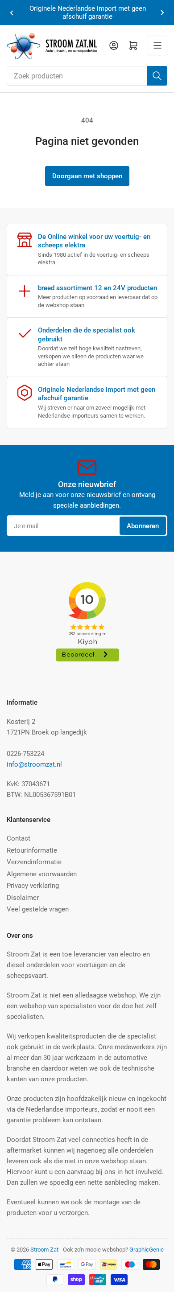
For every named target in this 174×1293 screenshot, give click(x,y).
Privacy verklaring (33, 886)
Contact (18, 838)
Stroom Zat (44, 1249)
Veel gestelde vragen (38, 909)
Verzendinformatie (34, 862)
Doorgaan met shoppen (87, 176)
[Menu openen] (157, 45)
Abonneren (143, 526)
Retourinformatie (32, 850)
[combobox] (87, 76)
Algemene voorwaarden (42, 874)
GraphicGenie (146, 1249)
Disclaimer (23, 898)
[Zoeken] (157, 75)
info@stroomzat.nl (34, 764)
